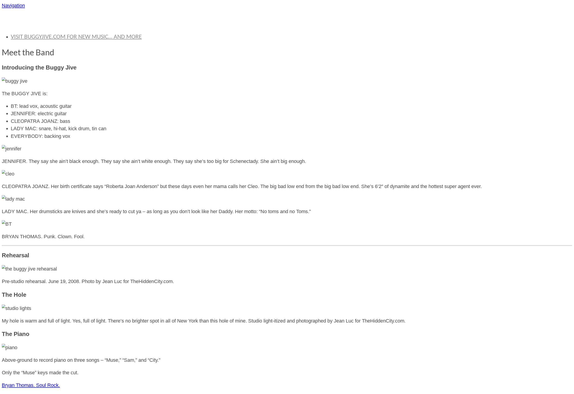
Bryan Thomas (44, 21)
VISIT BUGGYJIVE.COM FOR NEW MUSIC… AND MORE (76, 37)
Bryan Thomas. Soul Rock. (31, 385)
